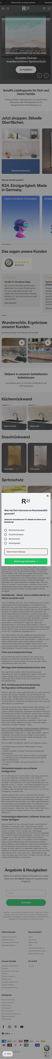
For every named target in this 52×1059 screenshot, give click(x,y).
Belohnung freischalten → (26, 561)
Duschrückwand (16, 534)
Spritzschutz (14, 539)
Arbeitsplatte (14, 543)
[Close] (48, 496)
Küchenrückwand (16, 530)
